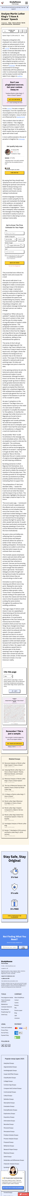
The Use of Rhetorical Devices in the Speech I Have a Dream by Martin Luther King (15, 787)
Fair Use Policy (4, 1032)
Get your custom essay (14, 743)
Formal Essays (8, 1192)
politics (19, 76)
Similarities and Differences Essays (14, 1160)
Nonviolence (16, 24)
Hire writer (14, 172)
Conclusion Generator (6, 1007)
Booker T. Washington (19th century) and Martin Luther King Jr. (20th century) (15, 832)
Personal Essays (8, 1128)
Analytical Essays (9, 1063)
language (12, 65)
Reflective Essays (9, 1146)
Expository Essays (9, 1117)
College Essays (8, 1081)
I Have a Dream (16, 23)
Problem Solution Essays (11, 1135)
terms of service (12, 256)
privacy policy (19, 256)
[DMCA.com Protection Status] (17, 1037)
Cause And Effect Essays (11, 1074)
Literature (17, 1018)
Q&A (16, 1015)
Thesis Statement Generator (5, 1000)
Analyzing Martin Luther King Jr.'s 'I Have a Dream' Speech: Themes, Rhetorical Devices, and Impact (15, 772)
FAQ (16, 1008)
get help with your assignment (13, 1187)
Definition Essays (9, 1099)
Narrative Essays (9, 1124)
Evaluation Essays (9, 1106)
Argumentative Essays (10, 1067)
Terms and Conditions (6, 1027)
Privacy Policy (4, 1030)
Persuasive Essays (9, 1131)
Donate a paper (18, 1010)
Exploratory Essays (9, 1113)
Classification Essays (10, 1077)
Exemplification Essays (10, 1110)
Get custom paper (14, 99)
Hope (9, 23)
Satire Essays (8, 1156)
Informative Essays (9, 1121)
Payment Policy (5, 1035)
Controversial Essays (10, 1092)
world (7, 48)
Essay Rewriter (5, 1009)
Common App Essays (10, 1085)
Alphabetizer (4, 1004)
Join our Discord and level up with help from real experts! (14, 8)
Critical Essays (8, 1095)
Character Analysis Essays (11, 1164)
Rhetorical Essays (9, 1153)
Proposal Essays (8, 1142)
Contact (17, 1000)
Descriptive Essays (9, 1103)
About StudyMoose (19, 997)
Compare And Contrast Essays (13, 1088)
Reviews (17, 1005)
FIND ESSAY (23, 947)
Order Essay (4, 1014)
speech (9, 108)
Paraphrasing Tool (5, 1012)
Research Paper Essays (10, 1149)
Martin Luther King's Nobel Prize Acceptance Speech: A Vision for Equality (14, 816)
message (22, 139)
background (21, 117)
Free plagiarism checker (7, 997)
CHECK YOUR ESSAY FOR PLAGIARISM (14, 916)
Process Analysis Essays (11, 1138)
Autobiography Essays (10, 1070)
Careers (17, 1002)
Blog (16, 1013)
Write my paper (14, 263)
